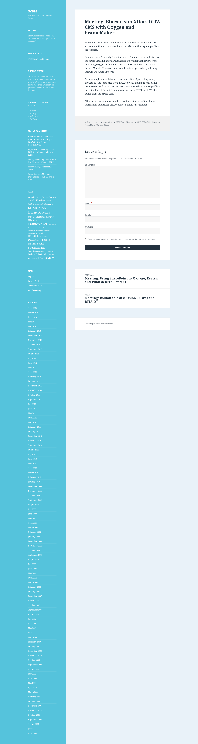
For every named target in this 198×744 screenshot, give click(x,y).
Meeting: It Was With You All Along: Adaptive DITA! (40, 142)
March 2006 (33, 692)
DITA (31, 208)
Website (89, 227)
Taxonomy (50, 251)
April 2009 (32, 523)
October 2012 (34, 344)
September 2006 (35, 664)
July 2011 (32, 404)
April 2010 (32, 468)
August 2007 (33, 614)
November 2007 (35, 600)
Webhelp (51, 254)
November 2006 (35, 655)
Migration (39, 233)
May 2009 (32, 518)
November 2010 (35, 440)
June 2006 (32, 678)
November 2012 (35, 340)
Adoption (32, 197)
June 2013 (32, 317)
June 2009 (32, 514)
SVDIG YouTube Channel (38, 59)
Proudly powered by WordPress (99, 323)
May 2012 (32, 367)
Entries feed (33, 281)
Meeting (129, 122)
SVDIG (33, 11)
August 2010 (33, 450)
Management (32, 233)
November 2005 (35, 710)
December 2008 (35, 541)
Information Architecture (35, 230)
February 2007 (34, 642)
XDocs (41, 258)
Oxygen (45, 233)
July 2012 (32, 358)
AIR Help (40, 197)
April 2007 (32, 632)
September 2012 (35, 349)
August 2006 (33, 669)
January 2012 (34, 381)
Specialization (37, 247)
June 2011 (32, 408)
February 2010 (34, 477)
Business (48, 200)
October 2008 (34, 550)
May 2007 (32, 628)
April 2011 (32, 418)
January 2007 (34, 646)
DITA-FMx (40, 208)
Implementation (38, 228)
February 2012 (34, 376)
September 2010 (35, 445)
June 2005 (32, 733)
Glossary (30, 228)
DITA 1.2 (46, 213)
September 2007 (35, 610)
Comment (90, 165)
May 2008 (32, 573)
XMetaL (50, 258)
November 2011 (35, 390)
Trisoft (39, 254)
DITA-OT (35, 212)
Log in (31, 276)
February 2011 (34, 427)
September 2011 (35, 399)
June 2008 (32, 568)
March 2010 (33, 472)
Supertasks (33, 251)
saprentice (32, 149)
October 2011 (34, 395)
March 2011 (33, 422)
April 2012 (32, 372)
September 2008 (35, 555)
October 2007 (34, 605)
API (46, 197)
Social (40, 243)
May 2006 (32, 683)
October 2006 (34, 660)
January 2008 (34, 591)
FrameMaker (38, 224)
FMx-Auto (32, 220)
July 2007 (32, 619)
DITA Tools (120, 122)
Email (88, 215)
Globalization (52, 224)
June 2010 (32, 459)
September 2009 (35, 500)
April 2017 (32, 308)
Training (32, 254)
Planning (44, 236)
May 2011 (32, 413)
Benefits (30, 200)
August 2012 (33, 354)
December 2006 (35, 651)
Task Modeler (42, 251)
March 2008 (33, 582)
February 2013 (34, 331)
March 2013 (33, 326)
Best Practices (39, 200)
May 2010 (32, 463)
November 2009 (35, 491)
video (45, 254)
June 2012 (32, 363)
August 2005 (33, 724)
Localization (46, 230)
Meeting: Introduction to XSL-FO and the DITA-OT (41, 177)
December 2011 (35, 386)
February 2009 (34, 532)
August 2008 (33, 559)
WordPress (33, 258)
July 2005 (32, 728)
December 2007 (35, 596)
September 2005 (35, 719)
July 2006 (32, 674)
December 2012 (35, 335)
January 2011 (34, 431)
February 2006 (34, 696)
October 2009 (34, 495)
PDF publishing (34, 236)
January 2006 (34, 701)
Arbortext (51, 197)
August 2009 (33, 504)
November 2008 (35, 546)
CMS (31, 203)
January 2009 (34, 536)
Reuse (46, 239)
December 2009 (35, 486)
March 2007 (33, 637)
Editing (50, 216)
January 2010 (34, 482)
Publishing (35, 239)
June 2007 (32, 623)
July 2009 (32, 509)
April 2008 (32, 578)
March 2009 (33, 527)
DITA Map (32, 217)
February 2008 (34, 587)
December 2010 (35, 436)
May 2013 (32, 322)
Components (38, 204)
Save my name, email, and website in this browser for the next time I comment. (122, 239)
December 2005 (35, 706)
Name (88, 203)
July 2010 (32, 454)
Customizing (47, 204)
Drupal (41, 216)
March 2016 (33, 312)
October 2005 (34, 715)
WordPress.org (34, 290)
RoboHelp (32, 244)
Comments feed (35, 286)
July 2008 (32, 564)
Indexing (45, 228)
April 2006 (32, 687)
